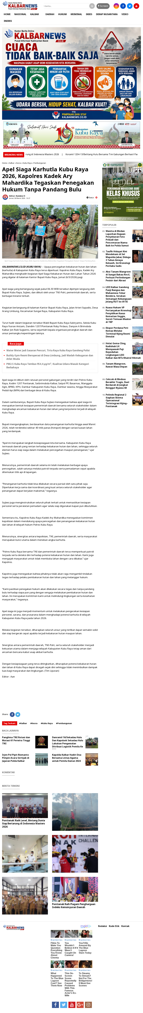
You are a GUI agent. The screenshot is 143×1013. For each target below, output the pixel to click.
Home (4, 163)
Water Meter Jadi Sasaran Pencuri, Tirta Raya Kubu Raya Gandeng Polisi (48, 350)
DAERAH (50, 14)
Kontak (125, 926)
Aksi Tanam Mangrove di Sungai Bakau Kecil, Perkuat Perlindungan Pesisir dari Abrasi (118, 276)
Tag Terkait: (9, 723)
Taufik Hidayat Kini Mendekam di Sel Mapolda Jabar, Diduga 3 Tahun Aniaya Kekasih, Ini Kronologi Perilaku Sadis (118, 258)
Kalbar (11, 163)
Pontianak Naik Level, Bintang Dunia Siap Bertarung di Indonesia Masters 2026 (23, 823)
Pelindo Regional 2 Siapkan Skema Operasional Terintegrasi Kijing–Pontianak (117, 400)
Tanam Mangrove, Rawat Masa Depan (116, 365)
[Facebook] (12, 714)
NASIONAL (20, 14)
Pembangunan (40, 163)
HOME (7, 14)
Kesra (18, 163)
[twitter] (130, 6)
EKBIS (89, 14)
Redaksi (102, 926)
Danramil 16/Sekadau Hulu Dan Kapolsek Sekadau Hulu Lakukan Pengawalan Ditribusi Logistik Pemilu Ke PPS (67, 743)
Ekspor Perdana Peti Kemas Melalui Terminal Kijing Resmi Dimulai (118, 332)
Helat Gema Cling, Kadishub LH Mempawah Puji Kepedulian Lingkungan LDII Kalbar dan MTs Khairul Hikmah (123, 350)
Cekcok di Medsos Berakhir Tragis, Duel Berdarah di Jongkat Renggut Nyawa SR (117, 383)
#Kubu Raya (47, 723)
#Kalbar (23, 723)
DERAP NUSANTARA (107, 14)
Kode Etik (114, 926)
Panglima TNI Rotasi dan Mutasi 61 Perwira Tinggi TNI (16, 740)
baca (91, 197)
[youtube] (136, 6)
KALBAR (34, 14)
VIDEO (124, 14)
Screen (103, 6)
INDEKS (8, 20)
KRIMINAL (76, 14)
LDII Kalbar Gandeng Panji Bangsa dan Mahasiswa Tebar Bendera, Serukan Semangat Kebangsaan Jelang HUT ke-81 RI (119, 294)
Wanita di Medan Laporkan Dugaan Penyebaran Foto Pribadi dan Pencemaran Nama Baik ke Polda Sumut (117, 238)
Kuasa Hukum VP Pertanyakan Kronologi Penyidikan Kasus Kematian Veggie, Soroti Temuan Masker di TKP (119, 315)
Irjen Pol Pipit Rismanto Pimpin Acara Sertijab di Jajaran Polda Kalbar (15, 757)
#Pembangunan (64, 723)
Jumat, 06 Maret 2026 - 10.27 (19, 198)
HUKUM (62, 14)
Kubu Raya (27, 163)
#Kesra (33, 723)
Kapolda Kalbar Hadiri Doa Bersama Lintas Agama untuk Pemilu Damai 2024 (66, 757)
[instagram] (116, 6)
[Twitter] (17, 714)
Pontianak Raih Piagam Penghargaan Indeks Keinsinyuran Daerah (73, 906)
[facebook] (123, 6)
